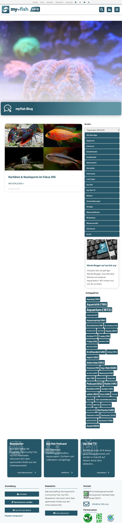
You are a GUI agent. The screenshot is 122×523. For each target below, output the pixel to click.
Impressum (69, 2)
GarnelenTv (92, 346)
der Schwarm (111, 326)
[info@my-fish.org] (86, 504)
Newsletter (49, 2)
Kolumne (93, 368)
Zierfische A (93, 415)
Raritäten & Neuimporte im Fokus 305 (32, 177)
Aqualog (93, 299)
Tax (114, 394)
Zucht (93, 425)
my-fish (109, 367)
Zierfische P (105, 421)
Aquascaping (96, 320)
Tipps (90, 399)
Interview (95, 362)
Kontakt (35, 2)
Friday (92, 341)
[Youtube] (84, 2)
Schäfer (107, 389)
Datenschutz (59, 2)
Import (93, 357)
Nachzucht (106, 373)
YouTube (91, 410)
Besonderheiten (95, 325)
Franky (104, 336)
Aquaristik (97, 304)
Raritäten (93, 389)
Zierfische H (92, 420)
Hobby (112, 352)
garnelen (104, 341)
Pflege (111, 378)
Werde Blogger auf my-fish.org (101, 265)
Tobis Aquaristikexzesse (105, 399)
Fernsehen (91, 331)
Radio (110, 383)
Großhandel (96, 351)
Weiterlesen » (16, 183)
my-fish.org (92, 373)
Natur (91, 378)
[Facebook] (75, 2)
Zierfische (105, 410)
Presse (42, 2)
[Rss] (89, 2)
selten (92, 394)
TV (89, 405)
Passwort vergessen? (14, 516)
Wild (96, 405)
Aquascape (92, 315)
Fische (111, 331)
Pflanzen (101, 378)
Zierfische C (108, 415)
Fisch (100, 331)
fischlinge (92, 336)
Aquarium (99, 310)
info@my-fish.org (100, 504)
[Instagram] (80, 2)
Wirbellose (106, 405)
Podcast (94, 383)
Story (105, 394)
